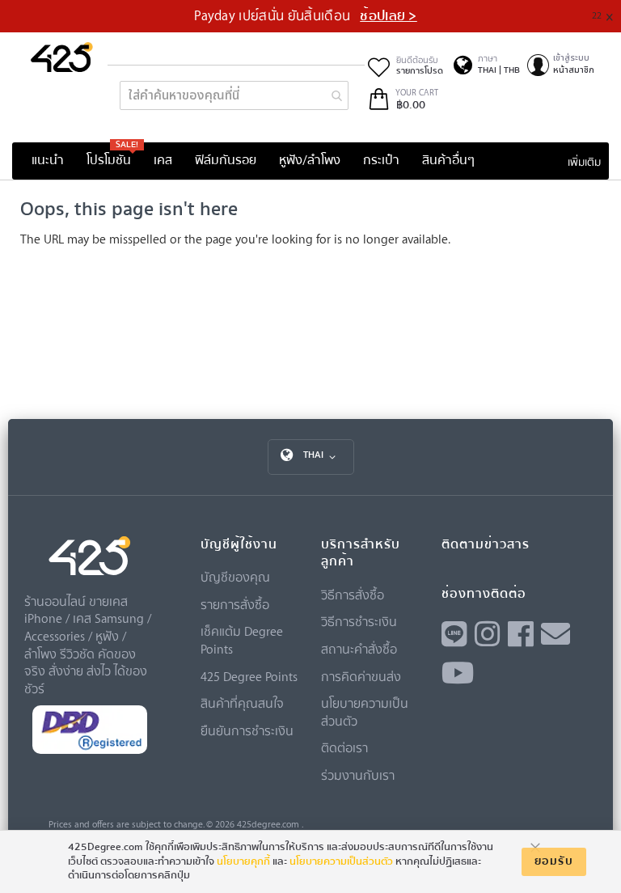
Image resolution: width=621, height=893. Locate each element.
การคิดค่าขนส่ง (361, 676)
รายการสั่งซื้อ (235, 604)
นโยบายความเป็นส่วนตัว (341, 861)
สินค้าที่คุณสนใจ (242, 703)
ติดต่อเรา (344, 747)
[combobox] (234, 95)
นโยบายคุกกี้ (243, 861)
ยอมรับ (553, 861)
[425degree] (62, 57)
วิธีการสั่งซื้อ (352, 594)
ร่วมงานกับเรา (358, 775)
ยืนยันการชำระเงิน (247, 730)
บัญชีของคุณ (235, 577)
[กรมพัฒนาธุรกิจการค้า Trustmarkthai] (89, 750)
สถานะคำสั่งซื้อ (359, 649)
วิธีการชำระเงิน (359, 621)
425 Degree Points (249, 676)
